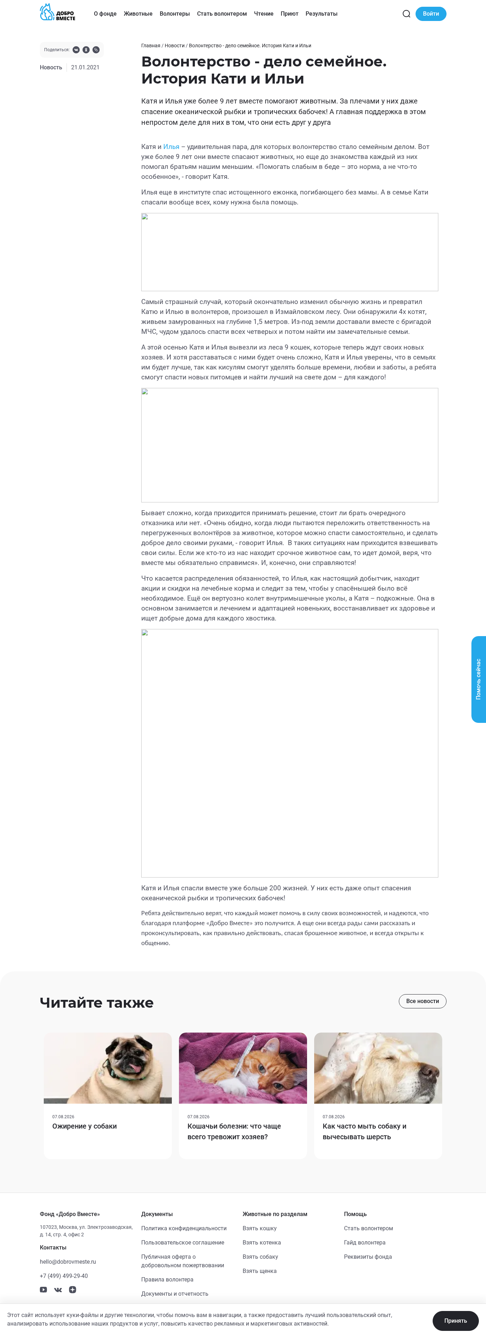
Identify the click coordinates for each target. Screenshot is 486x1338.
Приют (290, 13)
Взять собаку (260, 1256)
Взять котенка (262, 1242)
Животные (138, 13)
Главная (150, 45)
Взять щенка (260, 1271)
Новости (175, 45)
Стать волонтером (222, 13)
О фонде (105, 13)
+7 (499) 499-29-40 (64, 1276)
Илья (171, 147)
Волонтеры (175, 13)
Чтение (264, 13)
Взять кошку (260, 1228)
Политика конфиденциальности (184, 1228)
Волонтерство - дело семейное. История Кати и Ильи (250, 45)
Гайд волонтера (365, 1242)
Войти (431, 13)
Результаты (322, 13)
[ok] (86, 50)
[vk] (76, 50)
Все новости (422, 1001)
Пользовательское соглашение (182, 1242)
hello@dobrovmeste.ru (68, 1261)
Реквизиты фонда (368, 1256)
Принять (455, 1320)
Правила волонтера (167, 1279)
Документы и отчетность (174, 1293)
